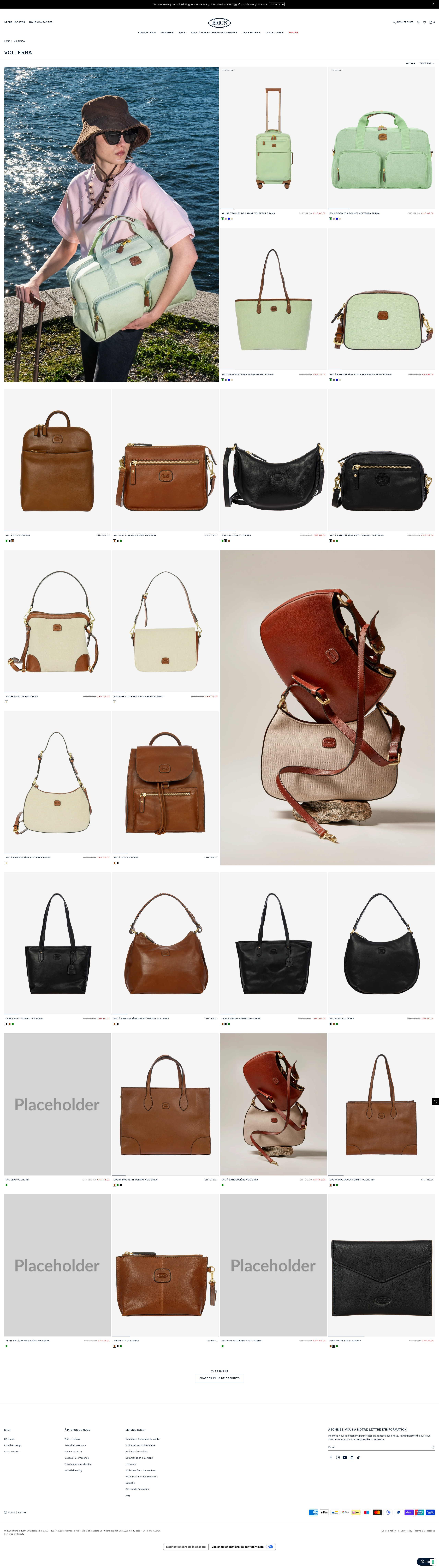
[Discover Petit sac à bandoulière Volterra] (57, 1265)
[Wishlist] (424, 22)
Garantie (130, 1483)
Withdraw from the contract (141, 1470)
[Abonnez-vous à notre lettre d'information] (433, 1447)
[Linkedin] (351, 1457)
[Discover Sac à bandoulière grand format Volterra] (165, 943)
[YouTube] (344, 1457)
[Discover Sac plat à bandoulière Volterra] (165, 460)
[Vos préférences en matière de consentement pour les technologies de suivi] (433, 1562)
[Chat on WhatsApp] (435, 1101)
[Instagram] (338, 1457)
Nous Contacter (73, 1451)
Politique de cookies (137, 1451)
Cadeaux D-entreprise (77, 1458)
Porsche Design (12, 1445)
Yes (235, 4)
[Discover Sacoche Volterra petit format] (273, 1265)
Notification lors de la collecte (186, 1546)
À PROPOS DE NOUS (77, 1429)
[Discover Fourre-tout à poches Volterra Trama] (381, 138)
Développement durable (78, 1464)
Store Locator (11, 1451)
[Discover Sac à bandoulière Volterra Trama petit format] (381, 299)
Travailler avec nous (75, 1445)
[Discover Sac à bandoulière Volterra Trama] (57, 782)
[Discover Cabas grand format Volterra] (273, 943)
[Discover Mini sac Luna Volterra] (273, 460)
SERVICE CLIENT (136, 1429)
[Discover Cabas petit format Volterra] (57, 943)
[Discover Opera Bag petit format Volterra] (165, 1104)
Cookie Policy (389, 1531)
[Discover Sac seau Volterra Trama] (57, 621)
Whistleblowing (73, 1470)
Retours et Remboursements (142, 1476)
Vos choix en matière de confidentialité (237, 1546)
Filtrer (410, 63)
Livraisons (131, 1464)
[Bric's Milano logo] (219, 23)
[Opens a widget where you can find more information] (426, 1562)
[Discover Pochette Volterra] (165, 1265)
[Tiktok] (358, 1457)
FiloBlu (20, 1534)
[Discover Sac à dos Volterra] (57, 460)
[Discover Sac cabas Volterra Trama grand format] (273, 299)
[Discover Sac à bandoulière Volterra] (273, 1104)
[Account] (418, 22)
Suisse (11, 1512)
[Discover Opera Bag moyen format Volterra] (381, 1104)
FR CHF (22, 1512)
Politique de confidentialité (140, 1445)
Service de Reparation (138, 1489)
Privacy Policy (405, 1531)
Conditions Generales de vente (142, 1439)
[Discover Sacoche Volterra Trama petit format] (165, 621)
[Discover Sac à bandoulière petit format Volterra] (381, 460)
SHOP (7, 1429)
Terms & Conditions (425, 1531)
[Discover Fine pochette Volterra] (381, 1265)
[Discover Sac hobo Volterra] (381, 943)
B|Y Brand (9, 1439)
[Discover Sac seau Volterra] (57, 1104)
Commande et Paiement (139, 1458)
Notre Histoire (72, 1439)
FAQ (128, 1495)
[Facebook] (331, 1457)
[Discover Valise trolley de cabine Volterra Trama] (273, 138)
